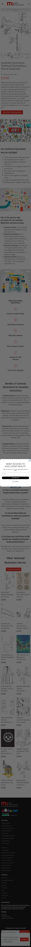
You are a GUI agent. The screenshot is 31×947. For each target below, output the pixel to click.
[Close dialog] (29, 461)
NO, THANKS (15, 481)
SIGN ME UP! (15, 477)
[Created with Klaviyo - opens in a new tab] (15, 487)
